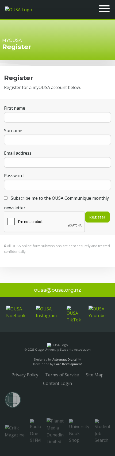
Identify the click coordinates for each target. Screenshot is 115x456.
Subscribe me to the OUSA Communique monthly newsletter (56, 203)
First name (14, 108)
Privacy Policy (24, 375)
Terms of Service (62, 375)
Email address (18, 153)
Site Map (94, 375)
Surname (13, 131)
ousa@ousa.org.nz (57, 290)
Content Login (57, 383)
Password (14, 176)
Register (97, 217)
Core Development (68, 364)
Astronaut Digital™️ (66, 359)
